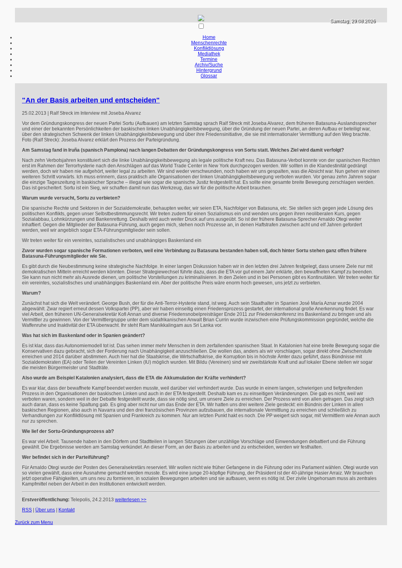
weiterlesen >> (130, 499)
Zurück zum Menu (34, 522)
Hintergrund (209, 70)
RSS (27, 510)
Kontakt (66, 510)
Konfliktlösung (209, 48)
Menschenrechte (209, 43)
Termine (208, 59)
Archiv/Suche (209, 65)
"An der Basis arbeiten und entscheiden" (91, 100)
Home (209, 37)
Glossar (209, 76)
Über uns (45, 510)
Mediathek (209, 54)
